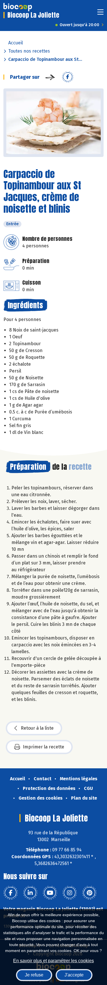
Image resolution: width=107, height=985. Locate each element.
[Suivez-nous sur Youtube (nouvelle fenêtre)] (50, 893)
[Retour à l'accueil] (17, 7)
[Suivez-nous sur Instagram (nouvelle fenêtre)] (69, 893)
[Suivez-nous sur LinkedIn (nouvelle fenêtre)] (30, 893)
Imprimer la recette (43, 747)
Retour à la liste (37, 728)
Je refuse (34, 974)
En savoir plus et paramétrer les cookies (53, 960)
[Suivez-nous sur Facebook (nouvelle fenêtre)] (10, 893)
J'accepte (74, 974)
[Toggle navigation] (100, 13)
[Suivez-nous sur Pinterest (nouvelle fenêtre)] (89, 893)
